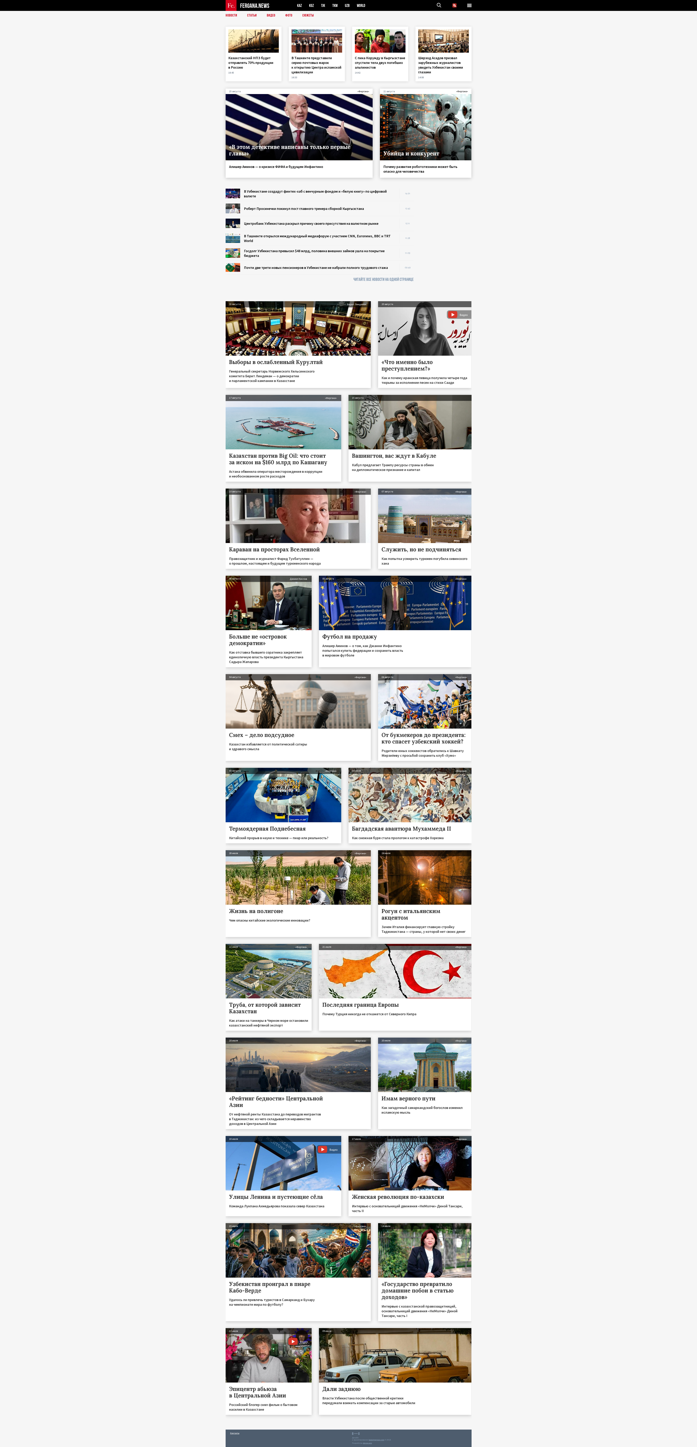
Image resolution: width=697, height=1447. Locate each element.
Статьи (252, 15)
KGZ (311, 5)
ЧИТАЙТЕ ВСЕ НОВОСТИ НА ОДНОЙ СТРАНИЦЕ (383, 279)
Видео (271, 15)
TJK (323, 5)
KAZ (299, 5)
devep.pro (367, 1443)
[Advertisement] (446, 243)
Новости (231, 15)
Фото (288, 15)
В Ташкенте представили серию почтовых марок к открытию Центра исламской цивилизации (316, 65)
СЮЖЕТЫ (308, 15)
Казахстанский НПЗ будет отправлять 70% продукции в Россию (250, 63)
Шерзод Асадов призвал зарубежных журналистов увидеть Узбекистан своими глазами (440, 65)
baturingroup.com (376, 1440)
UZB (347, 5)
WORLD (361, 5)
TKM (335, 5)
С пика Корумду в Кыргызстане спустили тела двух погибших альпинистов (380, 63)
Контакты (234, 1433)
